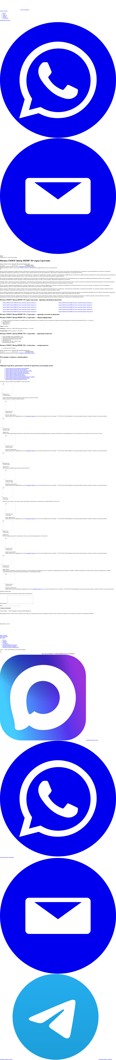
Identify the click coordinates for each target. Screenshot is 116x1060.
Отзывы (4, 16)
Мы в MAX (2, 637)
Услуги (4, 13)
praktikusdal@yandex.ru (5, 20)
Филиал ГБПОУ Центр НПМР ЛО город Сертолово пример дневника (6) (75, 307)
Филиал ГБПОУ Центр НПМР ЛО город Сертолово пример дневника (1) (19, 302)
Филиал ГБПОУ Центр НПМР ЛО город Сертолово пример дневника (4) (75, 304)
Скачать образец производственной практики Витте (17, 373)
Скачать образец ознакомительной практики (15, 375)
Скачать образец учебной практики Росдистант (16, 379)
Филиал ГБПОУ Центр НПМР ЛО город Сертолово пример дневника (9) (19, 311)
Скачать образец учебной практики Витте (15, 374)
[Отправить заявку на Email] (58, 253)
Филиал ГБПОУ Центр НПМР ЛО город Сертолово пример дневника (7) (19, 309)
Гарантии (5, 15)
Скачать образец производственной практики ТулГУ (17, 378)
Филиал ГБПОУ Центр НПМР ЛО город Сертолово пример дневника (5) (19, 307)
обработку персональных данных (27, 266)
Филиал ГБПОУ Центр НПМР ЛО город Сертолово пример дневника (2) (75, 302)
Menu (2, 256)
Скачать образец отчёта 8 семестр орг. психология (16, 372)
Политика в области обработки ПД (11, 647)
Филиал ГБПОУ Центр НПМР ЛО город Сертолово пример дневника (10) (76, 311)
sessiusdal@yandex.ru (30, 416)
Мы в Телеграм (3, 635)
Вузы (4, 14)
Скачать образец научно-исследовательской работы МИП (18, 370)
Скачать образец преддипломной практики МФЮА (17, 368)
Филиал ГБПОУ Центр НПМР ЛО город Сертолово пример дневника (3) (19, 304)
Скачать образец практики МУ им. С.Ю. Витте (16, 369)
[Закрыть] (0, 652)
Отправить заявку (29, 265)
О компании (5, 18)
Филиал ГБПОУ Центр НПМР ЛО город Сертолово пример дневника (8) (75, 309)
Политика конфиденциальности (10, 644)
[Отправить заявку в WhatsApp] (58, 137)
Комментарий (3, 603)
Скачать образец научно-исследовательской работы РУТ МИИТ (20, 376)
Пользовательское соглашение (10, 646)
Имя (1, 605)
